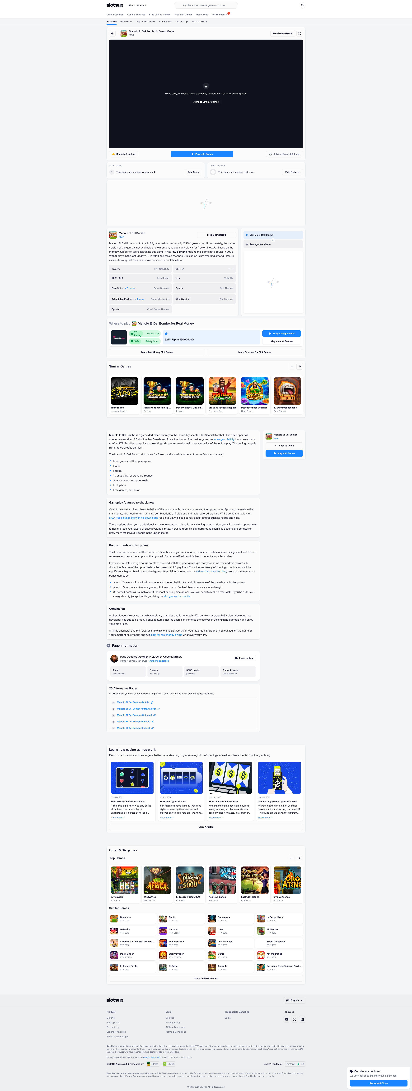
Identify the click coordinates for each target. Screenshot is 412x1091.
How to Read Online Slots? (223, 801)
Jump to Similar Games (206, 101)
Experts (111, 1017)
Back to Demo (286, 445)
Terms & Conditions (176, 1031)
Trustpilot (295, 1064)
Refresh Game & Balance (286, 154)
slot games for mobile (177, 596)
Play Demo (112, 21)
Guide (228, 1017)
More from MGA (199, 21)
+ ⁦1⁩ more (139, 299)
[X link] (294, 1019)
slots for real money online (166, 634)
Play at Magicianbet (284, 333)
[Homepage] (115, 5)
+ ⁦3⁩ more (130, 288)
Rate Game (193, 172)
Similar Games (165, 21)
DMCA (171, 1064)
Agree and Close (379, 1083)
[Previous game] (292, 366)
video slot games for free (211, 571)
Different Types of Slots (173, 801)
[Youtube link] (287, 1019)
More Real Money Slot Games (157, 352)
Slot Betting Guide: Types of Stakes (277, 801)
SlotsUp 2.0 (113, 1022)
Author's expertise (159, 660)
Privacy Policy (173, 1022)
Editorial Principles (116, 1031)
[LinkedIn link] (302, 1019)
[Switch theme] (302, 5)
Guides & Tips (182, 21)
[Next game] (299, 366)
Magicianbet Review (282, 341)
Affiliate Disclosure (175, 1027)
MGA (121, 236)
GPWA (155, 1064)
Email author (246, 658)
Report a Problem (125, 154)
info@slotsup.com (151, 1057)
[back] (112, 33)
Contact (141, 5)
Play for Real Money (145, 21)
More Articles (206, 826)
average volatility (224, 439)
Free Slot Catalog (216, 234)
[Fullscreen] (299, 33)
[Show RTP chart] (183, 268)
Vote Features (292, 172)
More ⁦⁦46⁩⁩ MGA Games (206, 978)
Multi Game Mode (282, 33)
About (131, 5)
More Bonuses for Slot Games (254, 352)
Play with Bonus (204, 154)
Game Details (126, 21)
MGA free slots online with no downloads (133, 517)
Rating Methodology (117, 1036)
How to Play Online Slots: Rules (128, 801)
